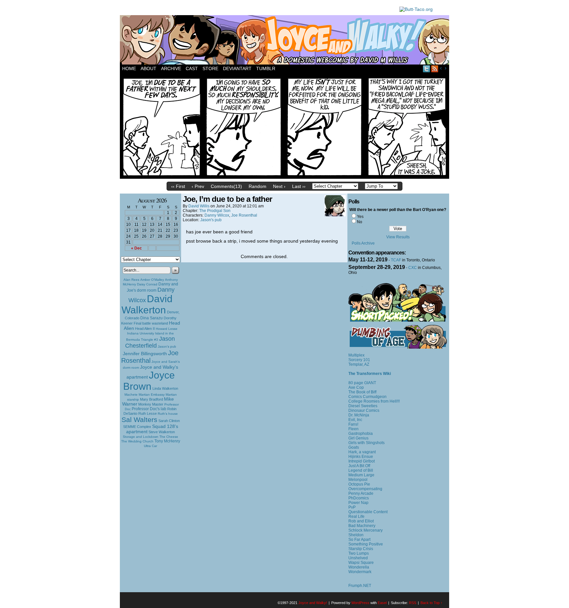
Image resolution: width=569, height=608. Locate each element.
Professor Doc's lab (149, 409)
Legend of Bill (360, 470)
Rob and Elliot (361, 521)
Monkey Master (150, 404)
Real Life (356, 516)
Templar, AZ (358, 364)
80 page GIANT (362, 383)
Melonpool (357, 479)
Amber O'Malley (152, 279)
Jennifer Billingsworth (145, 353)
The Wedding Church (137, 441)
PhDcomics (358, 498)
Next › (279, 186)
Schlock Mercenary (365, 530)
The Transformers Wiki (369, 373)
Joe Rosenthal (149, 356)
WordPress (360, 603)
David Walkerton (147, 304)
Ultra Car (150, 446)
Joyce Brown (149, 381)
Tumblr (265, 68)
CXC (412, 267)
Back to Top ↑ (431, 603)
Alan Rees (131, 279)
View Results (398, 237)
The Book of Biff (362, 392)
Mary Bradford (151, 399)
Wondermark (359, 571)
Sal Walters (139, 419)
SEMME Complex (137, 427)
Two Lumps (358, 553)
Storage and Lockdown (140, 436)
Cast (192, 68)
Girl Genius (358, 438)
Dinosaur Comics (363, 410)
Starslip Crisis (360, 548)
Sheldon (356, 535)
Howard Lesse (166, 328)
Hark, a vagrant (362, 452)
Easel (382, 603)
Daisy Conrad (147, 284)
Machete (131, 394)
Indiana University (140, 333)
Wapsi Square (361, 562)
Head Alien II (145, 328)
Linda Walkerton (165, 388)
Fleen (353, 429)
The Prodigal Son (214, 210)
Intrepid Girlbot (361, 461)
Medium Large (361, 475)
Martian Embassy (152, 394)
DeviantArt (237, 68)
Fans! (353, 424)
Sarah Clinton (169, 421)
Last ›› (299, 186)
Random (257, 186)
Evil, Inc (355, 419)
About (148, 68)
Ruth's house (168, 413)
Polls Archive (363, 243)
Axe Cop (356, 387)
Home (129, 68)
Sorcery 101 (359, 359)
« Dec (136, 248)
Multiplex (356, 355)
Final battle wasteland (151, 323)
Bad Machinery (361, 525)
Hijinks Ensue (360, 456)
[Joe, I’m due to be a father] (284, 177)
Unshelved (358, 558)
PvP (352, 507)
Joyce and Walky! (285, 40)
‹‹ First (178, 186)
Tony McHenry (167, 441)
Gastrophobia (360, 433)
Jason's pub (167, 346)
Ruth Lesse (147, 413)
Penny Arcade (360, 493)
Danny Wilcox (216, 215)
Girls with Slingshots (366, 442)
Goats (353, 447)
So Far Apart (359, 539)
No (359, 222)
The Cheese (168, 436)
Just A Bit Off (359, 465)
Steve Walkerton (162, 432)
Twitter (426, 69)
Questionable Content (368, 512)
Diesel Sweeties (362, 406)
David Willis (198, 206)
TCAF (396, 260)
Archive (171, 68)
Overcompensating (365, 489)
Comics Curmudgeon (367, 396)
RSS (435, 69)
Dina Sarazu (151, 318)
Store (210, 68)
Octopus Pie (359, 484)
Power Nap (358, 502)
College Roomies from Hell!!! (374, 401)
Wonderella (358, 567)
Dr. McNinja (358, 415)
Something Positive (365, 544)
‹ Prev (198, 186)
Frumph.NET (359, 585)
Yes (360, 216)
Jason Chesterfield (150, 342)
